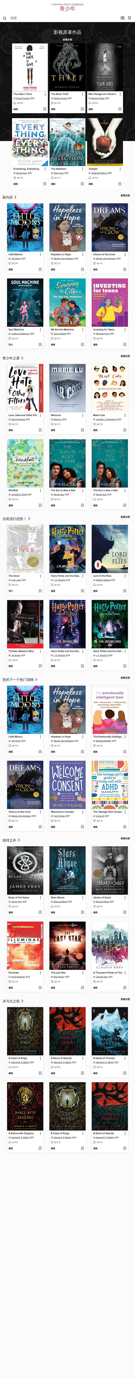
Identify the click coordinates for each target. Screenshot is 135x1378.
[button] (45, 94)
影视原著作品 (67, 31)
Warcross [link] (56, 415)
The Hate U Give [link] (23, 94)
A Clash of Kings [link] (18, 1058)
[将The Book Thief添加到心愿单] (82, 109)
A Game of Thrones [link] (104, 1058)
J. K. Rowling (59, 580)
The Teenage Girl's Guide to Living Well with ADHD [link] (108, 812)
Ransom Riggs (98, 98)
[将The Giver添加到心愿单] (40, 591)
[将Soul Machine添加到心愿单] (40, 345)
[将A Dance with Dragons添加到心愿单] (40, 1148)
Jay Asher (15, 655)
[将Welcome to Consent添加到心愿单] (82, 827)
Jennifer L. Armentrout (106, 419)
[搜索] (4, 18)
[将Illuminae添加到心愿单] (40, 988)
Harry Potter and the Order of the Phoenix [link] (66, 651)
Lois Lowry (16, 580)
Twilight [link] (93, 169)
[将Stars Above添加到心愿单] (82, 913)
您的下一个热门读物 (18, 679)
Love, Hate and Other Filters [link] (24, 415)
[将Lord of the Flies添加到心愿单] (125, 591)
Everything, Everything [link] (26, 169)
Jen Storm (16, 258)
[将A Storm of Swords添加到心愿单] (82, 1073)
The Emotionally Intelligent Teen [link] (108, 736)
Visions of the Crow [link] (104, 254)
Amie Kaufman (18, 977)
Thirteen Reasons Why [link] (21, 651)
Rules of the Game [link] (19, 897)
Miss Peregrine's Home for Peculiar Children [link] (103, 94)
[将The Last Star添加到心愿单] (82, 988)
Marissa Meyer (60, 901)
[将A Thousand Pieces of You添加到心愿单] (125, 988)
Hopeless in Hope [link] (61, 254)
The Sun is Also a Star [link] (105, 490)
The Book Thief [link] (59, 94)
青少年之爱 (11, 358)
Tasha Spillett (60, 334)
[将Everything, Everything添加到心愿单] (45, 184)
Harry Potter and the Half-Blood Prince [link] (108, 651)
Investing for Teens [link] (103, 329)
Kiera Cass (59, 173)
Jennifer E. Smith (19, 494)
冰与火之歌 (11, 1000)
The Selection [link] (58, 169)
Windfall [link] (13, 490)
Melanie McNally (103, 741)
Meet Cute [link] (99, 415)
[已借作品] (123, 19)
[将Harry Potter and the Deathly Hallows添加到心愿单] (82, 591)
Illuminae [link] (14, 972)
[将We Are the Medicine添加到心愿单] (82, 345)
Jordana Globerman (20, 334)
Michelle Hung (102, 334)
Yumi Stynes (59, 816)
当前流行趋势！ (14, 518)
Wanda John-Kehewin (64, 258)
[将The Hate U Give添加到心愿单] (45, 109)
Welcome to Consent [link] (62, 812)
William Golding (103, 580)
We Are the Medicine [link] (62, 329)
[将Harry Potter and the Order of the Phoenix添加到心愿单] (82, 666)
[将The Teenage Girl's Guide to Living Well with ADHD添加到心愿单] (125, 827)
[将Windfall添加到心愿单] (40, 506)
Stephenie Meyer (99, 173)
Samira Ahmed (18, 419)
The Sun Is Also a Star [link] (63, 490)
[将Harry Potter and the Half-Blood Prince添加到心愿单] (125, 666)
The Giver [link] (14, 576)
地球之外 (9, 840)
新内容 (8, 197)
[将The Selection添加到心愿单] (82, 184)
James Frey (16, 901)
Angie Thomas (23, 98)
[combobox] (61, 18)
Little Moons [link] (16, 254)
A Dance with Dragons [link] (21, 1133)
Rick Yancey (59, 977)
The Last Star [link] (58, 972)
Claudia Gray (102, 977)
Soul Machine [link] (16, 329)
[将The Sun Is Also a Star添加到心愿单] (82, 506)
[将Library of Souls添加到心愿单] (125, 913)
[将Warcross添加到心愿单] (82, 430)
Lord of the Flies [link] (102, 576)
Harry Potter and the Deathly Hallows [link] (66, 576)
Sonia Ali (100, 816)
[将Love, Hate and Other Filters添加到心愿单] (40, 430)
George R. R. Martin (20, 1062)
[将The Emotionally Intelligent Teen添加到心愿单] (125, 752)
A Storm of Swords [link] (61, 1058)
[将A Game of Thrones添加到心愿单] (125, 1073)
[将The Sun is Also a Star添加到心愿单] (125, 506)
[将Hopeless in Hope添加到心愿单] (82, 270)
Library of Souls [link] (102, 897)
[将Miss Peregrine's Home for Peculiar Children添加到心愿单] (120, 109)
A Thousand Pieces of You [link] (107, 972)
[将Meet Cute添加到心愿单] (125, 430)
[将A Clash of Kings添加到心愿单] (40, 1073)
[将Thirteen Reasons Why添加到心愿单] (40, 666)
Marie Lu (58, 419)
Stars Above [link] (57, 897)
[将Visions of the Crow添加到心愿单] (125, 270)
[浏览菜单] (129, 18)
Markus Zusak (60, 98)
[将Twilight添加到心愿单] (120, 184)
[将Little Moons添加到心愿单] (40, 270)
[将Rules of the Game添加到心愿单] (40, 913)
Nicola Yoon (21, 173)
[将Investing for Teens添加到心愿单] (125, 345)
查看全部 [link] (67, 39)
